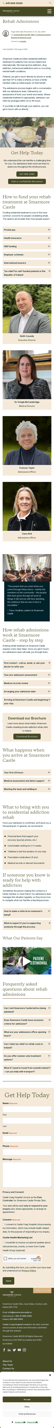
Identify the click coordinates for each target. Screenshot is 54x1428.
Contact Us (8, 1368)
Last (5, 1126)
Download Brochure (27, 736)
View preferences (27, 1414)
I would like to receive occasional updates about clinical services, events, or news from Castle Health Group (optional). (26, 1246)
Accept (27, 1399)
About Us (7, 1361)
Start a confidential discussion (27, 181)
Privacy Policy (32, 1422)
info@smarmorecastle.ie (20, 1312)
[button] (50, 1375)
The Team (8, 1364)
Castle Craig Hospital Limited (16, 1324)
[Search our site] (50, 3)
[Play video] (27, 961)
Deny (27, 1406)
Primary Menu (48, 11)
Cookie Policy (20, 1422)
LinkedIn (23, 41)
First (5, 1114)
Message (12, 1159)
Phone (10, 1146)
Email (10, 1133)
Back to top (43, 1290)
